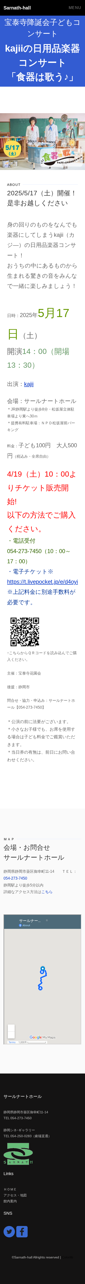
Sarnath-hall (17, 7)
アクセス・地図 (15, 1195)
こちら (47, 892)
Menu (75, 8)
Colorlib (67, 1257)
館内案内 (10, 1201)
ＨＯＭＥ (10, 1189)
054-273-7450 (15, 878)
